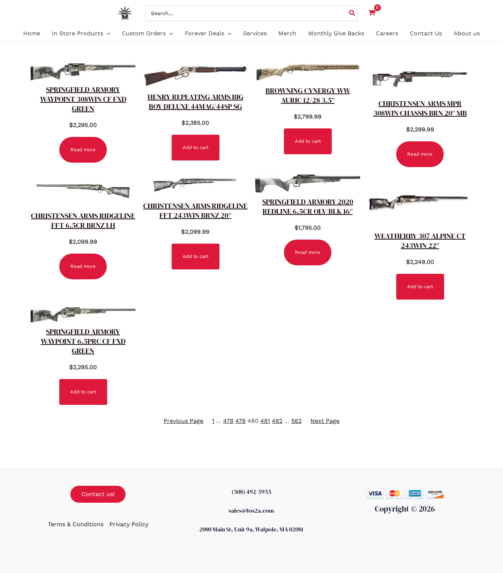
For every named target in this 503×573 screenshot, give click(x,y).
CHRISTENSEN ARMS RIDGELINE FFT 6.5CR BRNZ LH (83, 220)
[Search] (352, 13)
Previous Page (183, 420)
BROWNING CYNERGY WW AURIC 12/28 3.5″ (307, 95)
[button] (106, 33)
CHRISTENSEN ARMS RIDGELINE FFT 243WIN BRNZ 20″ (195, 210)
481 (265, 420)
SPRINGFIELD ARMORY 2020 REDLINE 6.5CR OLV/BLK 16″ (307, 206)
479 (240, 420)
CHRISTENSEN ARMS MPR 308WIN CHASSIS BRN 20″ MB (420, 108)
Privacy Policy (128, 524)
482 (277, 420)
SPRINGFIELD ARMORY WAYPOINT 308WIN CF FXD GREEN (83, 99)
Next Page (325, 420)
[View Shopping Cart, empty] (372, 13)
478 (228, 420)
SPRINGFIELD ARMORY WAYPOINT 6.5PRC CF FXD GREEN (83, 341)
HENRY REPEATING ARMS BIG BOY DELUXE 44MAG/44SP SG (195, 101)
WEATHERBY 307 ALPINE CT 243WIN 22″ (420, 240)
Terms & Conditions (75, 524)
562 (296, 420)
